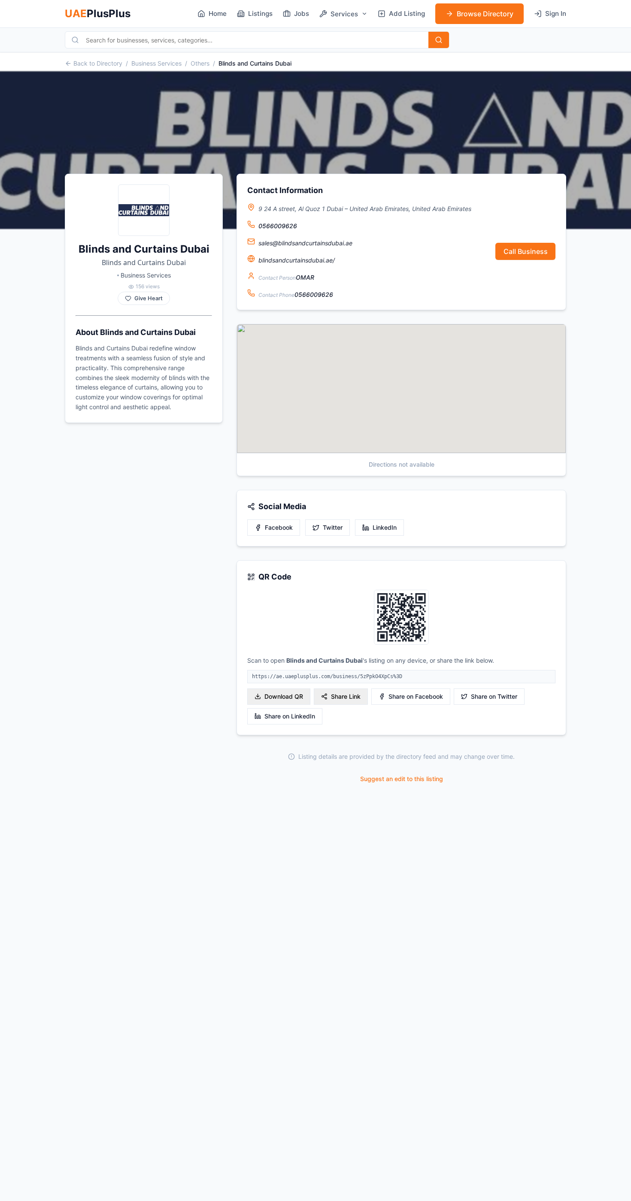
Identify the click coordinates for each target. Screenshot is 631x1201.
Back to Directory (97, 63)
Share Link (346, 696)
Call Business (526, 251)
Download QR (283, 696)
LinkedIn (385, 527)
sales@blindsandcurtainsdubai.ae (305, 243)
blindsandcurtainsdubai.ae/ (296, 260)
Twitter (333, 527)
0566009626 (277, 225)
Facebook (279, 527)
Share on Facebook (415, 696)
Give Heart (148, 298)
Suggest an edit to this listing (401, 778)
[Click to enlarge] (401, 618)
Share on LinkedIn (289, 716)
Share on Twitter (494, 696)
